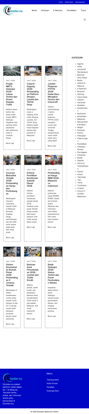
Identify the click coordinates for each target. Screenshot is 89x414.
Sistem (80, 171)
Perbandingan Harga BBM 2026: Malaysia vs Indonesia (54, 179)
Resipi (79, 158)
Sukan (80, 174)
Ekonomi (81, 91)
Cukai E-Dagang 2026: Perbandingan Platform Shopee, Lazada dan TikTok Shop (33, 94)
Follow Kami (69, 2)
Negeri (80, 127)
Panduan (45, 10)
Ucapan (80, 188)
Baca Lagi (10, 143)
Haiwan (80, 100)
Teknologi (81, 177)
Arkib (79, 66)
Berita (34, 10)
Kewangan (81, 116)
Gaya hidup (82, 97)
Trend (83, 10)
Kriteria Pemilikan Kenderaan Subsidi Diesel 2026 (32, 179)
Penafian (50, 387)
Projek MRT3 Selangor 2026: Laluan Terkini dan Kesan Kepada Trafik (11, 94)
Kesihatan (81, 113)
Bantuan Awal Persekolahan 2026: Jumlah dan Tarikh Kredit (33, 272)
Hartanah (81, 102)
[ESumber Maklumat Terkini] (13, 10)
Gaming (80, 94)
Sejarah (80, 160)
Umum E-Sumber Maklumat (81, 194)
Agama (80, 64)
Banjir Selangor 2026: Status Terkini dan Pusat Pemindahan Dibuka (53, 273)
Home (61, 2)
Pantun (80, 133)
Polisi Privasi (52, 383)
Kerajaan (81, 105)
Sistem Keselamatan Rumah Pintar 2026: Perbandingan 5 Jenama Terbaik (12, 275)
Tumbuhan (82, 185)
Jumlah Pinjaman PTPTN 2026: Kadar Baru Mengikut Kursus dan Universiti (53, 92)
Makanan (81, 119)
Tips (79, 180)
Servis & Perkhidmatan (82, 166)
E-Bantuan (58, 10)
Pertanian (81, 155)
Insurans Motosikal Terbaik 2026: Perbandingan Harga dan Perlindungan (12, 183)
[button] (85, 19)
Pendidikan (71, 10)
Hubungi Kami (80, 2)
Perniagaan (82, 152)
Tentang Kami (53, 380)
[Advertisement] (44, 39)
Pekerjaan (81, 136)
